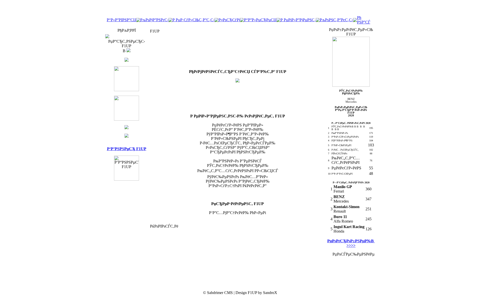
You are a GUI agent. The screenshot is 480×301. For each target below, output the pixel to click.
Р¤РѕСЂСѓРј (229, 20)
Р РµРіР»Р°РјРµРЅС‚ (298, 20)
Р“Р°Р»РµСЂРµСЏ (260, 20)
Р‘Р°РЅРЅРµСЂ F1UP (126, 149)
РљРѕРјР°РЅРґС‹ (154, 20)
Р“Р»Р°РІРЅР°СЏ (121, 20)
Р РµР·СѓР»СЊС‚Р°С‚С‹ (193, 20)
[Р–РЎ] (126, 119)
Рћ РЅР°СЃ (363, 19)
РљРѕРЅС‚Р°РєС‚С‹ (336, 20)
